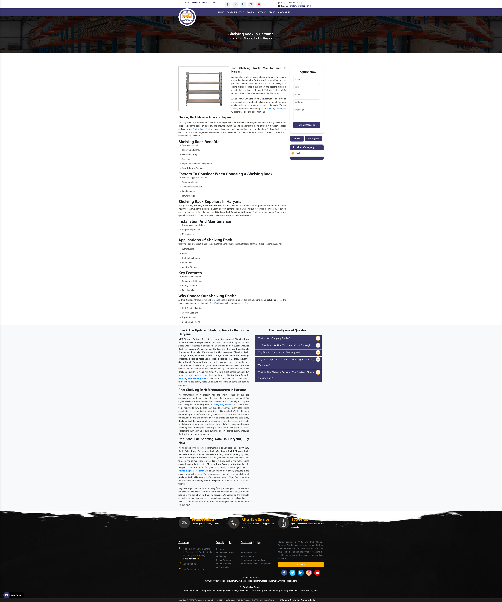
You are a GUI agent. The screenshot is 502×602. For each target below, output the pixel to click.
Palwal (181, 471)
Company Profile (235, 12)
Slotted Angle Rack (201, 129)
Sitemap (262, 12)
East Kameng (194, 378)
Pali (221, 404)
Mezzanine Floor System (306, 590)
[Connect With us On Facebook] (227, 4)
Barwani (182, 378)
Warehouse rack (221, 303)
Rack (187, 3)
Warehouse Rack (209, 3)
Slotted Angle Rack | (222, 590)
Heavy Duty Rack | (204, 590)
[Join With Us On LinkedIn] (243, 4)
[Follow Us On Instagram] (251, 4)
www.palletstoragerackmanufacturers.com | (256, 581)
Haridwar (199, 471)
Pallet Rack (195, 3)
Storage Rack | (239, 590)
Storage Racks (275, 108)
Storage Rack (249, 556)
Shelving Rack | (288, 590)
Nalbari (205, 378)
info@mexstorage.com (299, 6)
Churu (215, 404)
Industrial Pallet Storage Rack (257, 563)
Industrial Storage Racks (254, 560)
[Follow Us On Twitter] (235, 4)
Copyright (182, 600)
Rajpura (190, 471)
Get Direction (190, 558)
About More (300, 564)
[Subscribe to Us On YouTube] (258, 4)
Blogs (272, 12)
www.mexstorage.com (286, 581)
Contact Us (284, 12)
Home (221, 12)
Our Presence (224, 563)
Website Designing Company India (298, 600)
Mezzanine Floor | (254, 590)
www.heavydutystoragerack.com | (220, 581)
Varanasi (228, 404)
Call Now (297, 138)
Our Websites (224, 560)
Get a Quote (313, 139)
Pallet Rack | (190, 590)
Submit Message (307, 125)
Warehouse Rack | (271, 590)
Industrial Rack (250, 552)
